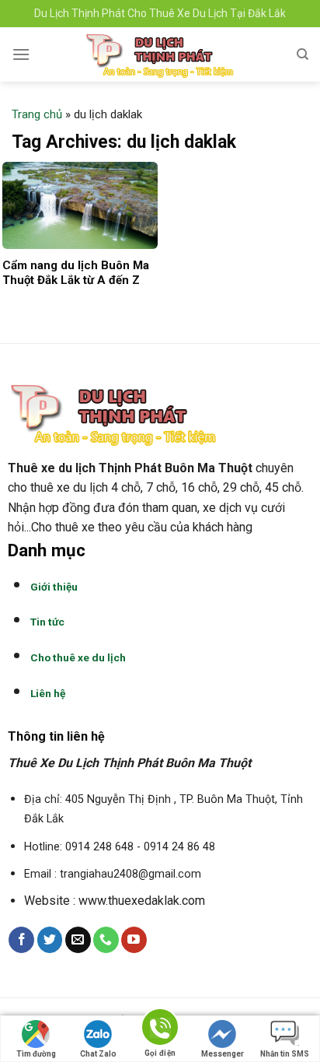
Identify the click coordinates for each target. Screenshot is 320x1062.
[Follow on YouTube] (134, 940)
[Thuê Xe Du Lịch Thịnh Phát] (160, 54)
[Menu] (21, 54)
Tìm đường (36, 1054)
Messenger (222, 1054)
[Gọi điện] (160, 1029)
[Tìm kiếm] (302, 54)
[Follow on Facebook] (21, 940)
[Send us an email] (78, 940)
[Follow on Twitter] (50, 940)
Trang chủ (37, 114)
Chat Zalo (98, 1054)
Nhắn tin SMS (284, 1054)
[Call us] (106, 940)
